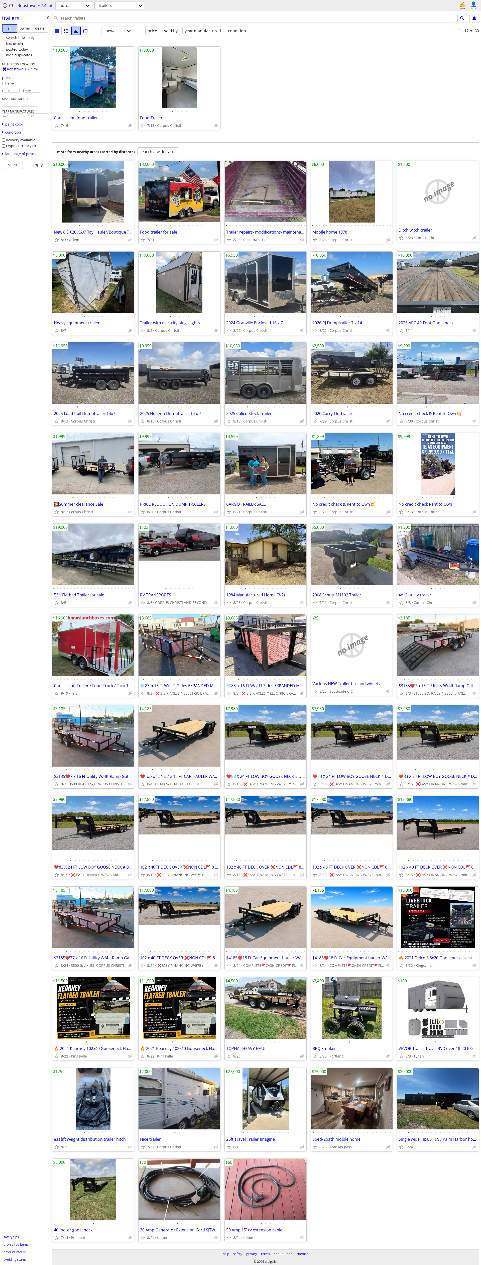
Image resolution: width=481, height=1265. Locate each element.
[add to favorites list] (57, 126)
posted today (17, 49)
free (10, 83)
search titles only (20, 37)
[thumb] (66, 31)
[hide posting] (130, 126)
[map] (85, 31)
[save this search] (474, 18)
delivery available (20, 140)
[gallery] (76, 31)
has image (14, 43)
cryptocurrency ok (21, 145)
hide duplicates (19, 55)
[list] (57, 31)
